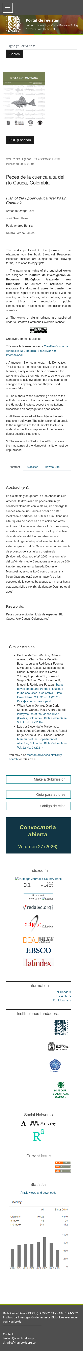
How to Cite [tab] (52, 467)
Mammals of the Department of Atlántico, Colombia (37, 741)
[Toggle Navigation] (7, 8)
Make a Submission (49, 779)
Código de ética (52, 806)
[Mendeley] (43, 1123)
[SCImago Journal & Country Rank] (38, 878)
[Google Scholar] (38, 1235)
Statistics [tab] (32, 467)
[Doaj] (38, 939)
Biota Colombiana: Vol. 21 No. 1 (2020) (42, 720)
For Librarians (62, 1000)
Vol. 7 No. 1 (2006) (19, 159)
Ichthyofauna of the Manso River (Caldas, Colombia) (38, 716)
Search (14, 54)
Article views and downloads (38, 1192)
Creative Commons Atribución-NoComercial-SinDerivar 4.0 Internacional (37, 350)
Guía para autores (50, 795)
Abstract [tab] (14, 467)
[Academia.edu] (23, 1123)
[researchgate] (38, 1135)
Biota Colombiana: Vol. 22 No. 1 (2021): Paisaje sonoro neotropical (39, 697)
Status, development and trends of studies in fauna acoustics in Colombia (40, 688)
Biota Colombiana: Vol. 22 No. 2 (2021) (42, 745)
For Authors (63, 996)
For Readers (63, 992)
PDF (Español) (20, 140)
